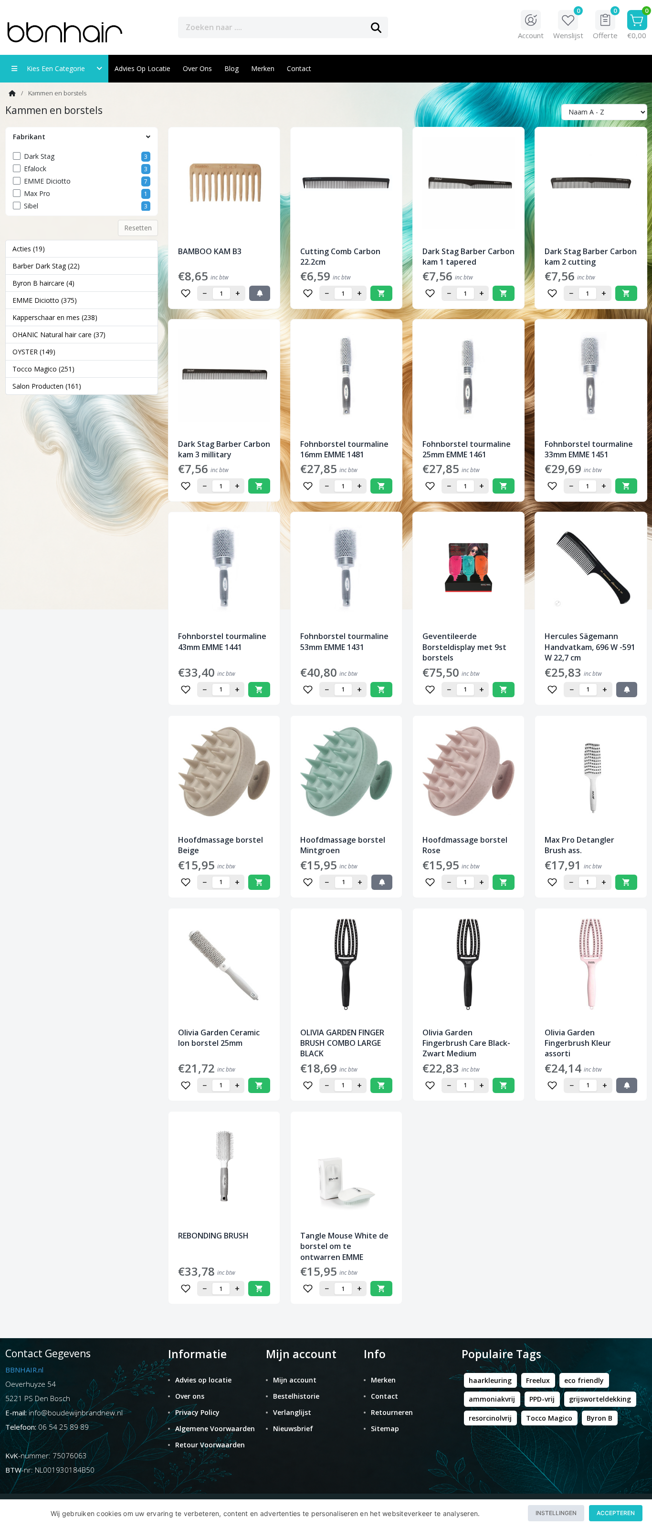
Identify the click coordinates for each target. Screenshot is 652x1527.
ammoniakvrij (492, 1398)
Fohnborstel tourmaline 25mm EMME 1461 (466, 449)
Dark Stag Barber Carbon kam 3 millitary (224, 449)
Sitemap (385, 1428)
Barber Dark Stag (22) (46, 265)
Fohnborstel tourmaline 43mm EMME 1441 (222, 641)
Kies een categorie (58, 68)
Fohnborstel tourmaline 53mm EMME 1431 (344, 641)
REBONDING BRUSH (213, 1235)
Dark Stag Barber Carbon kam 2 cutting (591, 256)
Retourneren (392, 1412)
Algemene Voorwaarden (215, 1428)
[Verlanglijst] (185, 293)
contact (299, 68)
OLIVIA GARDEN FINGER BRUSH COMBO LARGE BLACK (342, 1043)
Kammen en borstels (57, 93)
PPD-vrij (542, 1398)
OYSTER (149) (33, 351)
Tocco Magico (549, 1418)
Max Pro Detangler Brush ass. (579, 845)
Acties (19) (28, 248)
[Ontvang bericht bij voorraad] (259, 293)
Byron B (599, 1418)
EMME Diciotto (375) (44, 300)
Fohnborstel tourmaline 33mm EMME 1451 (589, 449)
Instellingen (556, 1513)
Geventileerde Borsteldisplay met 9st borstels (464, 647)
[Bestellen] (381, 293)
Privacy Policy (197, 1412)
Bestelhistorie (296, 1396)
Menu (421, 26)
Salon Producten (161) (46, 386)
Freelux (538, 1380)
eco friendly (584, 1380)
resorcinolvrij (490, 1418)
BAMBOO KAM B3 (210, 251)
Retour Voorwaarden (210, 1444)
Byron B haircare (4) (43, 283)
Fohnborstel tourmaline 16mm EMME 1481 (344, 449)
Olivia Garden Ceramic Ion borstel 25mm (219, 1037)
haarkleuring (490, 1380)
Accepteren (616, 1513)
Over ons (197, 68)
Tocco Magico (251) (43, 368)
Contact (384, 1396)
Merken (262, 68)
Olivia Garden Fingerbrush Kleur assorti (578, 1043)
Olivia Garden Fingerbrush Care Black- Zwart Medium (466, 1043)
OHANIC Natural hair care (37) (58, 334)
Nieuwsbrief (293, 1428)
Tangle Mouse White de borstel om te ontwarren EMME (344, 1246)
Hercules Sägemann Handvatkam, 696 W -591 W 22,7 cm (590, 647)
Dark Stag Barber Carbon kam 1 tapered (468, 256)
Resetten (138, 227)
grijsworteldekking (600, 1398)
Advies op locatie (142, 68)
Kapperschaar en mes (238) (54, 317)
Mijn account (294, 1379)
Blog (231, 68)
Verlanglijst (292, 1412)
